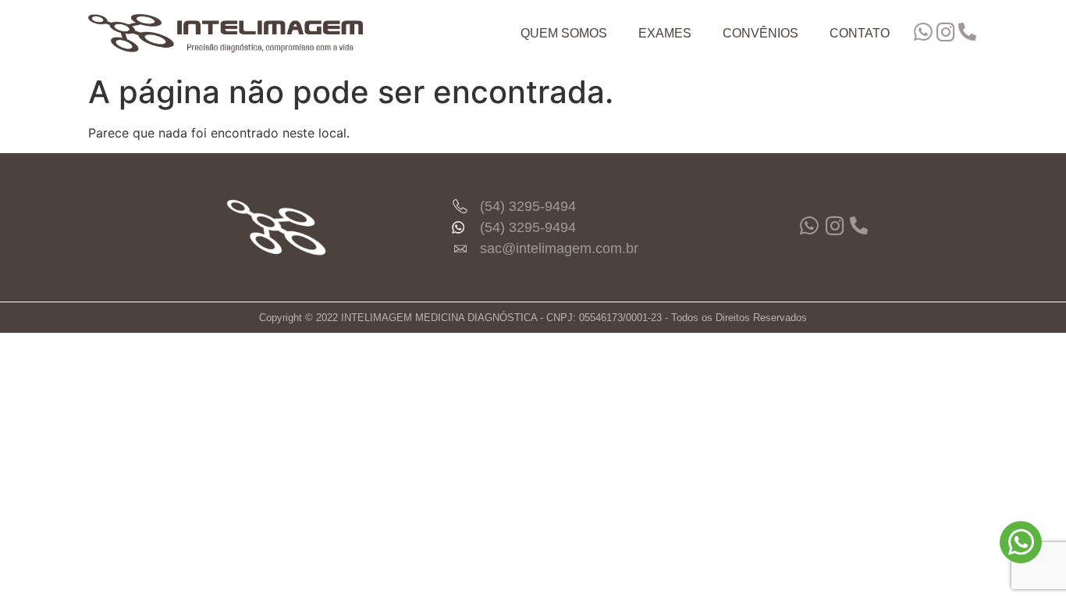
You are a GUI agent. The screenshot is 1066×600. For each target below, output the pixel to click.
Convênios (760, 33)
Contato (860, 33)
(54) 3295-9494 (528, 206)
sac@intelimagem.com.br (559, 248)
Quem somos (564, 33)
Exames (664, 33)
